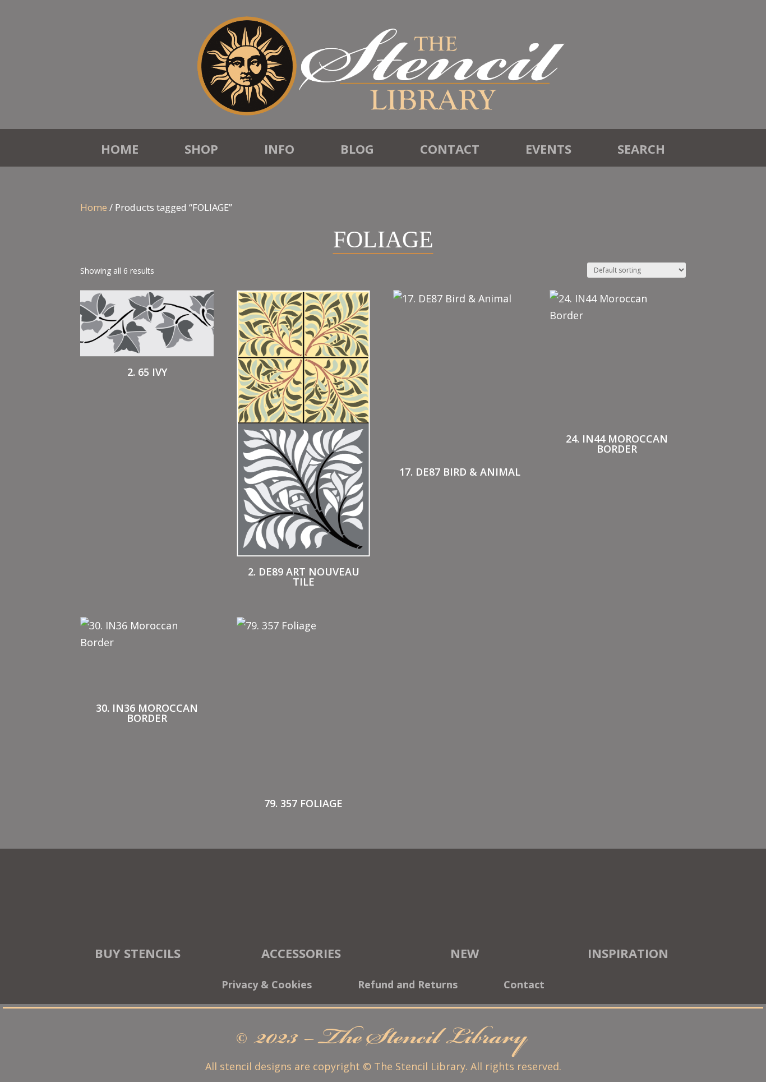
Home (120, 148)
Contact (449, 148)
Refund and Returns (408, 985)
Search (641, 148)
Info (279, 148)
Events (548, 148)
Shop (201, 148)
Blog (357, 148)
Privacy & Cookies (267, 985)
